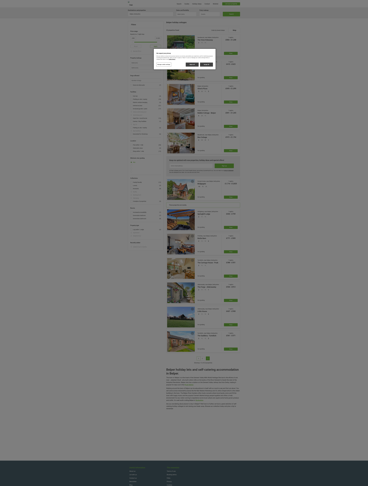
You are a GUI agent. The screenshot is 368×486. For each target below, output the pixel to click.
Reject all (192, 64)
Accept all (206, 64)
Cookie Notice (172, 59)
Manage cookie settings (163, 64)
